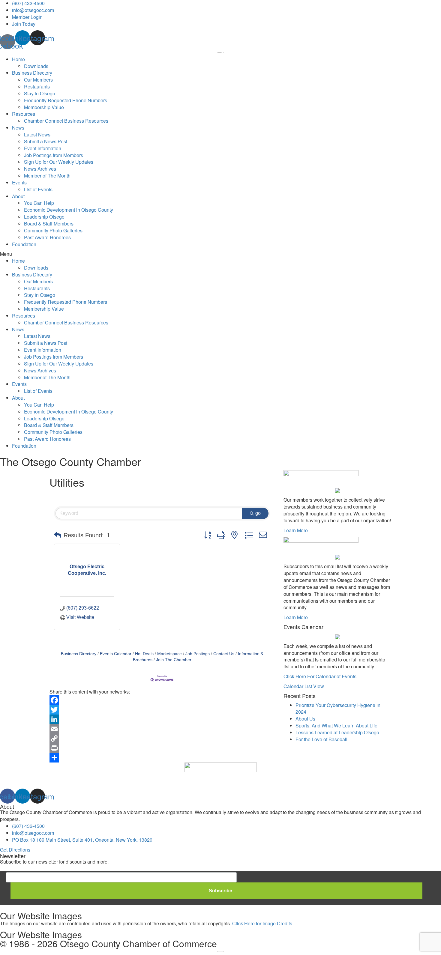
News (18, 127)
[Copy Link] (162, 738)
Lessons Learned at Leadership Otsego (337, 732)
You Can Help (39, 202)
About (18, 196)
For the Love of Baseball (321, 739)
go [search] (258, 513)
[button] (220, 254)
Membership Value (44, 107)
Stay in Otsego (39, 93)
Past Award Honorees (47, 237)
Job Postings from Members (53, 155)
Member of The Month (47, 175)
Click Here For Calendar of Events (320, 676)
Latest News (37, 134)
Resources (23, 113)
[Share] (162, 758)
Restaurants (37, 86)
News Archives (40, 168)
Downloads (36, 66)
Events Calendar (115, 654)
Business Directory (32, 72)
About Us (305, 718)
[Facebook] (162, 700)
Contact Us (223, 654)
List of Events (38, 189)
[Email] (162, 729)
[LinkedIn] (162, 719)
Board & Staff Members (49, 223)
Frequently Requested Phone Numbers (65, 100)
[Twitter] (162, 710)
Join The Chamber (173, 660)
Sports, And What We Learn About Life (336, 725)
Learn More (296, 530)
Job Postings (197, 654)
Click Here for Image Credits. (262, 923)
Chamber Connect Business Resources (66, 120)
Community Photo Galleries (53, 230)
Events (19, 182)
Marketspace (169, 654)
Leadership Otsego (44, 216)
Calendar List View (304, 686)
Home (18, 59)
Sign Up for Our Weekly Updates (58, 161)
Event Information (42, 148)
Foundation (24, 244)
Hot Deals (144, 654)
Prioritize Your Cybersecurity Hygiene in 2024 (338, 708)
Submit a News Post (45, 141)
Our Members (38, 79)
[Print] (162, 748)
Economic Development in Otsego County (68, 209)
